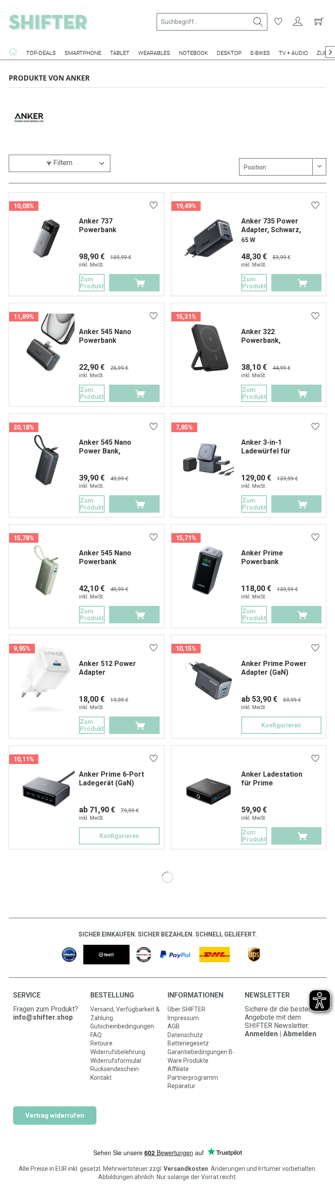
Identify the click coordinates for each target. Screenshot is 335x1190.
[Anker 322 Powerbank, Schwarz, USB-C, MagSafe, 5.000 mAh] (208, 349)
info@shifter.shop (43, 1017)
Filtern (61, 163)
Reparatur (181, 1085)
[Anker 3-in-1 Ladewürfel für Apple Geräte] (208, 460)
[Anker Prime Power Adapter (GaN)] (208, 681)
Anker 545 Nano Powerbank (105, 336)
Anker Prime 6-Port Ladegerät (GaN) (111, 778)
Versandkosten (186, 1168)
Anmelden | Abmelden (280, 1034)
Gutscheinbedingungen (122, 1026)
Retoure (101, 1043)
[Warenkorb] (317, 21)
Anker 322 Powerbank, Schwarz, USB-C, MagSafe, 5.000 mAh (275, 336)
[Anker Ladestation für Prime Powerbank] (208, 791)
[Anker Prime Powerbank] (208, 570)
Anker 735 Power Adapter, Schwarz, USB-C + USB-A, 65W (274, 225)
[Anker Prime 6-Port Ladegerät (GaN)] (46, 791)
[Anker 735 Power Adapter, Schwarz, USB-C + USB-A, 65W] (208, 238)
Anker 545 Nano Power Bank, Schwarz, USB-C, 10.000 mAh (106, 447)
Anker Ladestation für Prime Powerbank (271, 779)
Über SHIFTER (186, 1009)
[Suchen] (258, 21)
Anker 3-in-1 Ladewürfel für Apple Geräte (266, 447)
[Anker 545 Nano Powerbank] (46, 349)
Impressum (183, 1017)
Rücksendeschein (114, 1068)
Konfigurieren (281, 725)
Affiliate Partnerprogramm (193, 1073)
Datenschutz (185, 1034)
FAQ (96, 1034)
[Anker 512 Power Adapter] (46, 681)
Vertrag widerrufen (54, 1115)
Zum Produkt (92, 283)
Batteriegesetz (188, 1043)
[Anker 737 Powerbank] (46, 238)
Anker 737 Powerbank (97, 225)
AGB (174, 1026)
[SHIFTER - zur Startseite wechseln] (48, 22)
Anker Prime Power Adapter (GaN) (274, 667)
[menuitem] (212, 21)
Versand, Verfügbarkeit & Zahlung (125, 1013)
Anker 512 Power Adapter (107, 667)
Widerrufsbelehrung (117, 1051)
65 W (248, 240)
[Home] (15, 51)
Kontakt (101, 1077)
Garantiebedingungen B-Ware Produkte (201, 1056)
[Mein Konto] (298, 21)
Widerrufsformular (116, 1060)
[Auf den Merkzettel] (155, 206)
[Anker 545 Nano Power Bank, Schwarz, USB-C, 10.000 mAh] (46, 460)
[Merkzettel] (278, 21)
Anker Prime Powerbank (262, 557)
